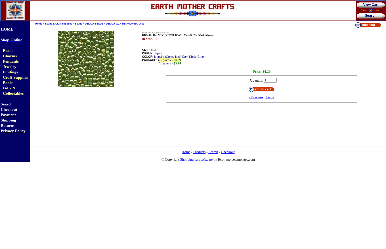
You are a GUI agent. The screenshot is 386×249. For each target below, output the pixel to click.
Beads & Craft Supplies (58, 23)
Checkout (228, 152)
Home (38, 23)
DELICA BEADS (94, 23)
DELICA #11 (113, 23)
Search (213, 152)
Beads (78, 23)
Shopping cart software (196, 159)
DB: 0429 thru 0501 (133, 23)
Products (199, 152)
